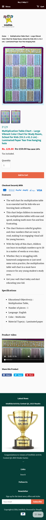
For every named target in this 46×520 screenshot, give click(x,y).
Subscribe (37, 501)
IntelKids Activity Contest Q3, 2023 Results (23, 403)
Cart (42, 6)
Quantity (6, 160)
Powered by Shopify (34, 509)
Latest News (23, 398)
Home (4, 36)
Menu (7, 6)
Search (23, 474)
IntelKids (22, 509)
